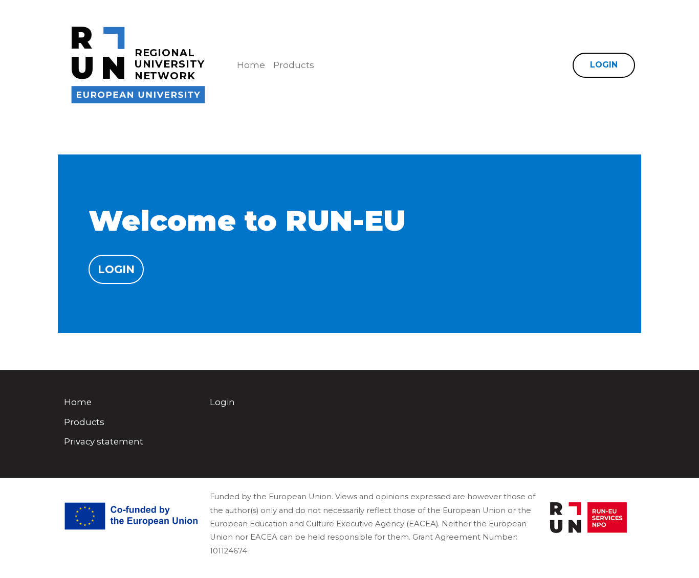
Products (293, 64)
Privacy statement (103, 441)
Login (604, 65)
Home (251, 64)
